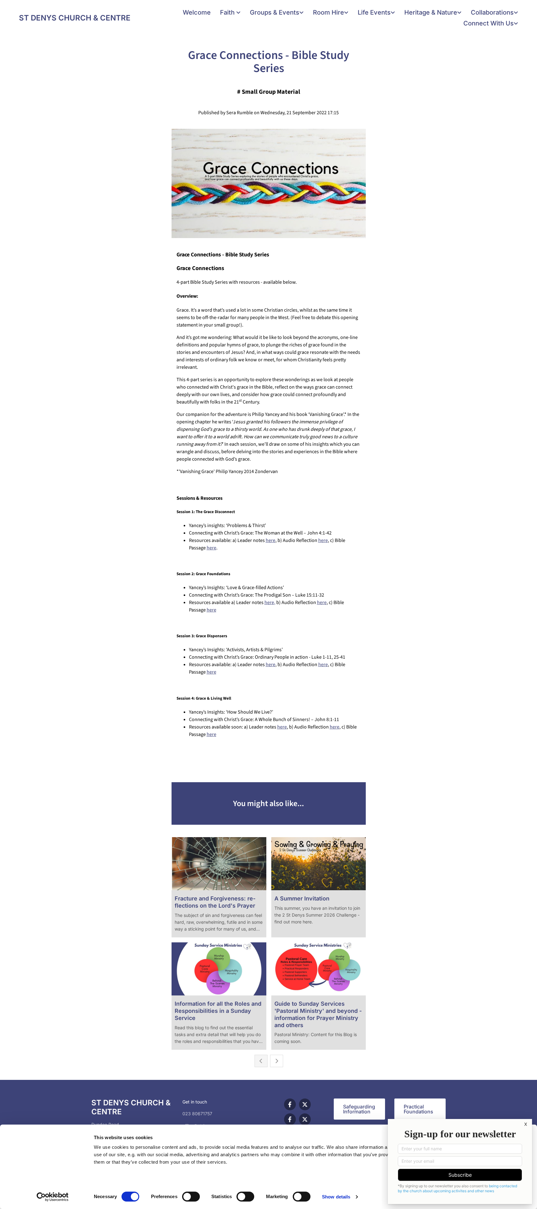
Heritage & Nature (430, 12)
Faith (228, 12)
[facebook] (290, 1104)
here (270, 540)
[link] (230, 12)
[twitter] (305, 1104)
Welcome (197, 12)
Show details (336, 1196)
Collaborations (492, 12)
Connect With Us (488, 23)
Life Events (374, 12)
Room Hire (328, 12)
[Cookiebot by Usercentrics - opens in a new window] (52, 1197)
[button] (359, 1109)
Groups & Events (274, 12)
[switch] (191, 1197)
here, (269, 602)
